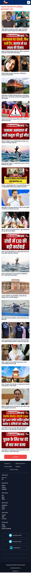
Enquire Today (14, 469)
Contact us (7, 463)
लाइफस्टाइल (4, 505)
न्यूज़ (3, 495)
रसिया (3, 517)
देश (2, 479)
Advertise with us (20, 463)
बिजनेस (3, 485)
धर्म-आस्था (4, 519)
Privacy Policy (8, 466)
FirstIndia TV (17, 548)
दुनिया (3, 497)
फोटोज (3, 507)
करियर (3, 509)
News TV (4, 477)
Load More (15, 457)
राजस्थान (4, 515)
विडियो (3, 499)
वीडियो (3, 525)
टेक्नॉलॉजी (4, 489)
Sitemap (17, 466)
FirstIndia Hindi (17, 535)
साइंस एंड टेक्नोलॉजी (6, 528)
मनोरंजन (4, 487)
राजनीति (3, 527)
